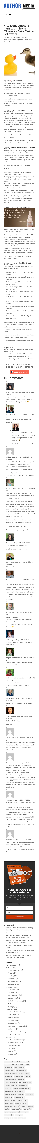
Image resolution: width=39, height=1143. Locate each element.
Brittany (9, 543)
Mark (8, 840)
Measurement (10, 1094)
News (9, 1048)
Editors (21, 1079)
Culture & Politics (13, 1043)
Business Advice (13, 1017)
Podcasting (11, 979)
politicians (26, 87)
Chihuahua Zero (11, 457)
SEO (7, 1109)
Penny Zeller (10, 738)
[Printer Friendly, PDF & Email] (13, 81)
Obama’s (9, 196)
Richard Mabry (11, 580)
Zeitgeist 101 (12, 1054)
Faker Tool (24, 235)
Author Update (11, 965)
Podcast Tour (10, 1100)
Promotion (7, 40)
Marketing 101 (12, 998)
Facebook (23, 1085)
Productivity (12, 1029)
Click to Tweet (23, 143)
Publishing (15, 40)
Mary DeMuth (10, 415)
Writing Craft (12, 1035)
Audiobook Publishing (15, 1012)
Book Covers (19, 1067)
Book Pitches (21, 1070)
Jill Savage (10, 640)
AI (18, 1062)
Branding (11, 976)
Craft (27, 1076)
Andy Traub (10, 612)
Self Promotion (27, 1106)
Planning (29, 1094)
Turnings (11, 1051)
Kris (13, 433)
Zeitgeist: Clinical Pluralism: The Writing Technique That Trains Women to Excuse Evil (20, 930)
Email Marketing (13, 995)
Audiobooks (9, 1065)
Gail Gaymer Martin (13, 678)
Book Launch (9, 1070)
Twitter (25, 1112)
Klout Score (17, 131)
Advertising (11, 989)
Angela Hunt (10, 658)
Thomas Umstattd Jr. (13, 37)
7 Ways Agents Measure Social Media (20, 359)
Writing (19, 1115)
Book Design (12, 1015)
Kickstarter (19, 1091)
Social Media (23, 40)
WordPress (9, 1115)
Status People (8, 229)
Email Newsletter (11, 1085)
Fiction (8, 1088)
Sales (17, 1106)
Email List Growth (11, 1082)
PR (8, 1004)
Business (18, 1076)
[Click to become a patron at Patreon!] (19, 374)
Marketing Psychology (15, 1001)
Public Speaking (13, 981)
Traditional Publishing (15, 1032)
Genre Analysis (13, 1046)
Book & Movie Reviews (15, 1040)
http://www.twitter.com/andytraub (18, 624)
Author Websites (13, 970)
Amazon (26, 1062)
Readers (8, 1106)
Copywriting (12, 992)
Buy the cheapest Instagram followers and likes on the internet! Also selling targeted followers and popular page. (19, 765)
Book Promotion (11, 1073)
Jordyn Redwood (12, 562)
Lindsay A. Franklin (12, 392)
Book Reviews (24, 1073)
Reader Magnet (21, 1103)
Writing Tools (10, 1118)
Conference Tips (13, 1020)
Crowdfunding (13, 1023)
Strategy (11, 1007)
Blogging (11, 973)
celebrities (7, 90)
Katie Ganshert (11, 488)
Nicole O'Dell (10, 716)
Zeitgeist (9, 1037)
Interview (9, 1091)
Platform (9, 968)
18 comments (13, 42)
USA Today (16, 83)
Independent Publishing (16, 1026)
